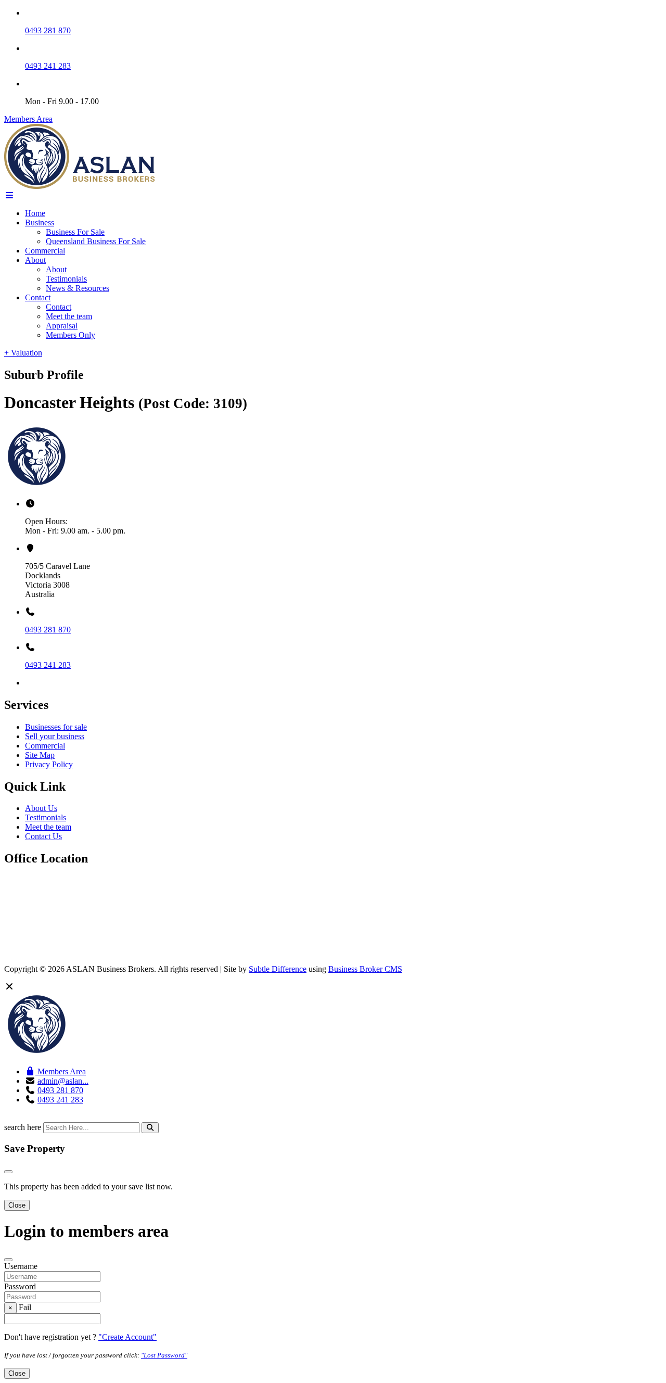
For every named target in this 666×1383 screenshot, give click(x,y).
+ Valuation (23, 352)
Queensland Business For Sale (96, 241)
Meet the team (69, 316)
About (35, 260)
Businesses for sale (56, 726)
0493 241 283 (48, 65)
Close (16, 1205)
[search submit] (150, 1127)
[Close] (8, 1171)
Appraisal (62, 325)
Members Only (70, 335)
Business (39, 222)
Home (35, 213)
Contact (37, 297)
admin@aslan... (62, 1080)
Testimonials (66, 278)
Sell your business (54, 736)
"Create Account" (127, 1337)
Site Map (40, 755)
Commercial (45, 250)
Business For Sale (75, 231)
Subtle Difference (277, 969)
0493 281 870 (48, 30)
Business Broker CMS (365, 969)
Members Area (28, 119)
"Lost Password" (164, 1355)
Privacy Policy (49, 764)
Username (20, 1266)
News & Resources (77, 288)
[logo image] (80, 1053)
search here (22, 1127)
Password (20, 1286)
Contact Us (43, 836)
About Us (41, 808)
